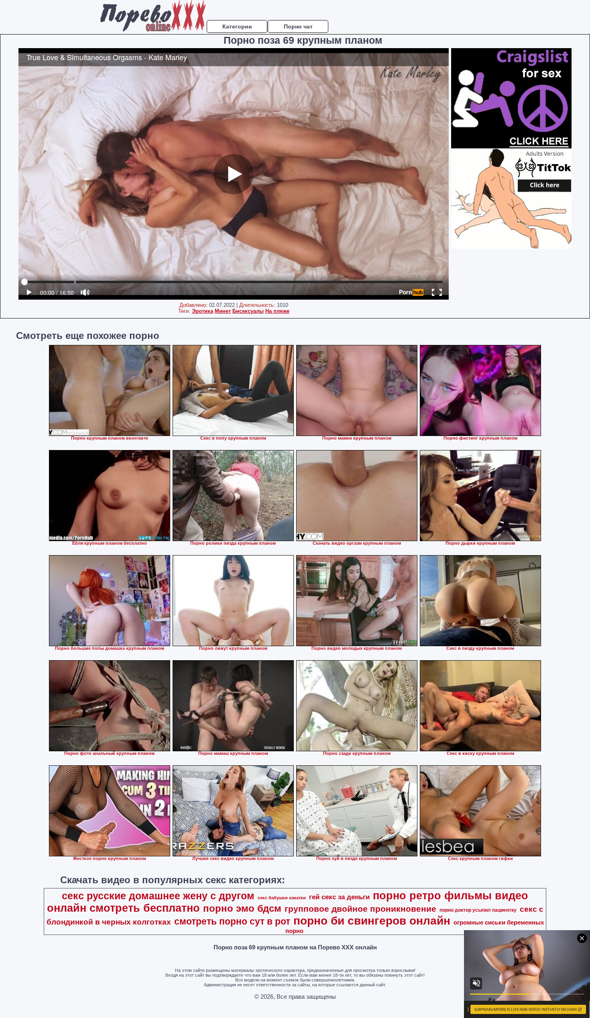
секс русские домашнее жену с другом (158, 895)
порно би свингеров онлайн (371, 921)
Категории (237, 26)
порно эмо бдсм (242, 908)
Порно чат (298, 26)
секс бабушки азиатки (282, 897)
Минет (223, 311)
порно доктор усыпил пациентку (478, 910)
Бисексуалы (248, 311)
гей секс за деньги (339, 897)
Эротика (202, 311)
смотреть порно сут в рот (232, 921)
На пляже (277, 311)
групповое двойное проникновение (360, 909)
